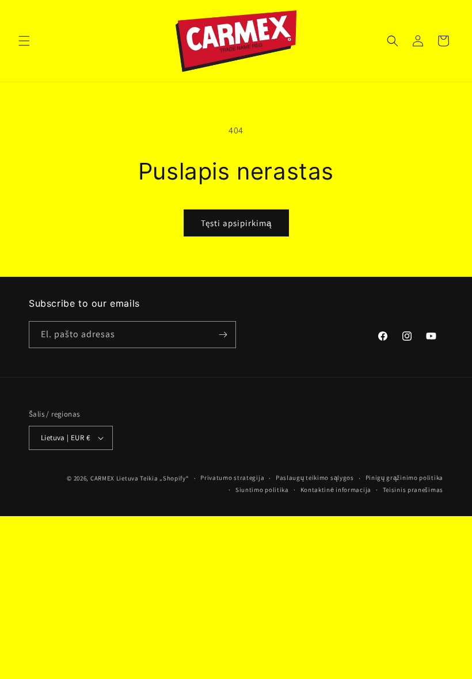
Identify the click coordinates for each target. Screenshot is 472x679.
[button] (24, 41)
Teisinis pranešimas (413, 490)
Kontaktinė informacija (335, 490)
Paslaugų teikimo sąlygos (315, 478)
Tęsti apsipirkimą (236, 223)
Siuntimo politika (262, 490)
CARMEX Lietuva (114, 478)
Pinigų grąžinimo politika (405, 478)
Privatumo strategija (232, 478)
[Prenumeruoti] (222, 334)
